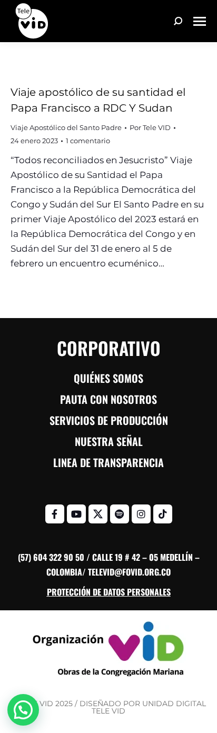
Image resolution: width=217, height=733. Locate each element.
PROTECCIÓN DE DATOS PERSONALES (109, 592)
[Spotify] (119, 513)
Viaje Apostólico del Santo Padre (66, 127)
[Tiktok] (162, 513)
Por (150, 127)
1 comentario (88, 140)
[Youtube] (76, 513)
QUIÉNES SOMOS (108, 378)
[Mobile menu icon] (199, 21)
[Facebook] (54, 513)
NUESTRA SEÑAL (109, 441)
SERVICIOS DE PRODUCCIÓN (109, 420)
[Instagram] (141, 513)
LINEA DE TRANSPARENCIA (108, 462)
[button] (23, 710)
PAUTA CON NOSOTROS (108, 399)
